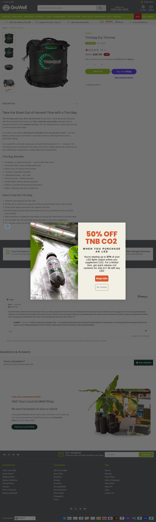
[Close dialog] (7, 226)
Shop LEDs (101, 278)
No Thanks (102, 287)
